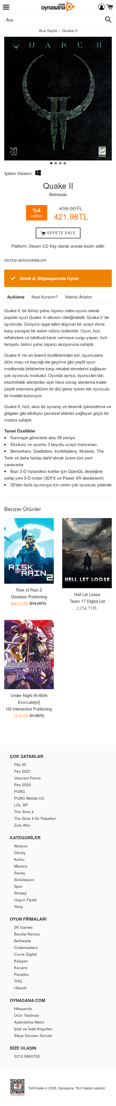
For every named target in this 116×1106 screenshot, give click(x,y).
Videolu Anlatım (78, 297)
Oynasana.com (27, 1000)
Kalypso (21, 961)
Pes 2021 (22, 771)
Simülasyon (24, 879)
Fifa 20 (20, 764)
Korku (19, 859)
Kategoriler (25, 837)
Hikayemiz (23, 1008)
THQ (18, 981)
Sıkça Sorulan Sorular (33, 1035)
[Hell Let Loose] (87, 553)
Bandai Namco (27, 934)
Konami (20, 967)
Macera (20, 866)
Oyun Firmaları (28, 919)
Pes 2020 (22, 784)
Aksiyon (21, 846)
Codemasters (26, 947)
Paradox (21, 974)
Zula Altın (22, 825)
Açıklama (15, 297)
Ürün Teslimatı (26, 1015)
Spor (18, 886)
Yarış (18, 906)
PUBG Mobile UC (29, 798)
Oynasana (66, 1088)
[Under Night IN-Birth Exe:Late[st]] (29, 654)
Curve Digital (25, 954)
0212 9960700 (27, 1056)
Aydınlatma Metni (29, 1022)
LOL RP (21, 805)
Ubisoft (20, 987)
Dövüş (19, 852)
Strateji (20, 893)
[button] (11, 102)
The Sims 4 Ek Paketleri (35, 818)
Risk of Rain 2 (29, 590)
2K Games (23, 927)
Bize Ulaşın (23, 1048)
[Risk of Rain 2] (29, 551)
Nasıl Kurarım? (45, 297)
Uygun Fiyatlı (25, 899)
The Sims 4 (24, 811)
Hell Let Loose (87, 594)
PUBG (19, 791)
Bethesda (58, 194)
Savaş (19, 872)
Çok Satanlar (26, 756)
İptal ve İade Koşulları (33, 1028)
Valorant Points (27, 778)
